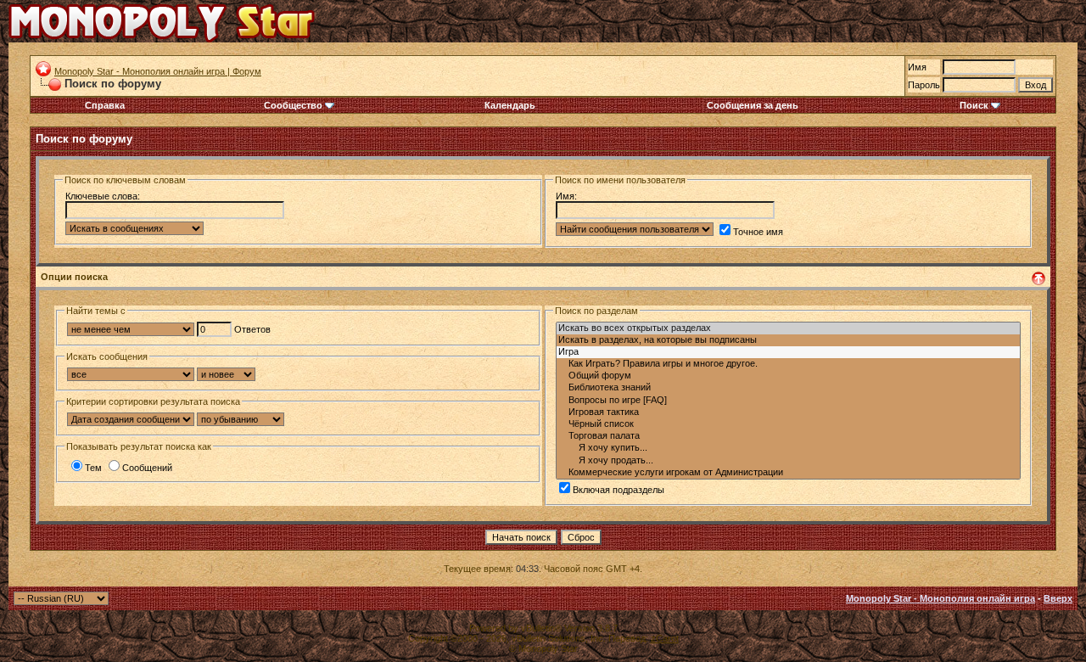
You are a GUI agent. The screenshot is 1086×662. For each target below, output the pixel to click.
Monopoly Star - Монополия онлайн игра (940, 598)
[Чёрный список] (788, 424)
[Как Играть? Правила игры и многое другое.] (788, 364)
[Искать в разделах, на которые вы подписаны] (788, 340)
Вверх (1058, 598)
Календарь (509, 105)
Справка (105, 105)
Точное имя (758, 232)
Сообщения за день (752, 105)
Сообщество (293, 105)
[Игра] (788, 352)
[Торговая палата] (788, 436)
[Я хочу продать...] (788, 461)
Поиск (974, 105)
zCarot (665, 638)
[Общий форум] (788, 376)
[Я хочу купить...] (788, 448)
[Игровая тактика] (788, 412)
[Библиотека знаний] (788, 388)
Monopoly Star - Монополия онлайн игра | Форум (157, 71)
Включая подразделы (618, 490)
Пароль (924, 85)
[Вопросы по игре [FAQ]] (788, 401)
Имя (917, 67)
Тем (93, 468)
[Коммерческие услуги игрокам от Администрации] (788, 473)
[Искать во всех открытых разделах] (788, 328)
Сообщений (147, 468)
